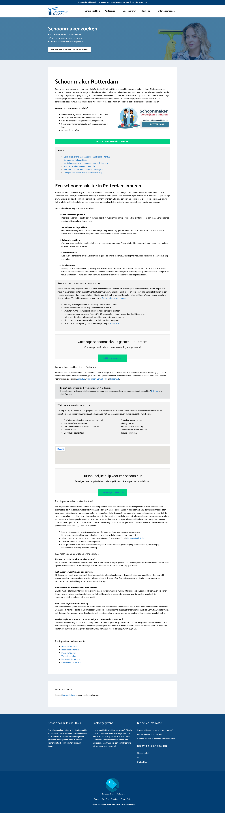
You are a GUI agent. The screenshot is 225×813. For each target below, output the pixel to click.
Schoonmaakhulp (92, 11)
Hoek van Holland (69, 646)
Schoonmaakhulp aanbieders (76, 160)
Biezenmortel (142, 753)
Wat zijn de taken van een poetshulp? (80, 166)
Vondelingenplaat (68, 656)
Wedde (140, 757)
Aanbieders (110, 11)
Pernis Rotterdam (68, 653)
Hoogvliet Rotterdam (70, 650)
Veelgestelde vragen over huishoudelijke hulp (83, 172)
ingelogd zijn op (68, 695)
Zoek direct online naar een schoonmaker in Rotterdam (87, 157)
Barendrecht (102, 379)
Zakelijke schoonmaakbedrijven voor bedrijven (83, 169)
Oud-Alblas (142, 762)
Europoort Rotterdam (70, 659)
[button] (112, 141)
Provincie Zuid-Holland (136, 538)
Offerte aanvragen (166, 11)
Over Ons (105, 799)
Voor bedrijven (129, 11)
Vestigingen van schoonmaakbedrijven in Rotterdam (86, 163)
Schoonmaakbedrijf (108, 794)
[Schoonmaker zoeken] (58, 11)
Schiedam (81, 379)
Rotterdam (114, 323)
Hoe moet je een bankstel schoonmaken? (155, 730)
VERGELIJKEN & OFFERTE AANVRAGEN (70, 49)
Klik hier (154, 391)
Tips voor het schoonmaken (114, 298)
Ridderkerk (114, 379)
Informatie (145, 11)
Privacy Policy (126, 799)
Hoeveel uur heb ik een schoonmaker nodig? (156, 739)
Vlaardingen (91, 379)
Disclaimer (115, 799)
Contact (96, 799)
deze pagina (110, 736)
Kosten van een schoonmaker (150, 734)
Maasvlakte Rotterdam (71, 662)
